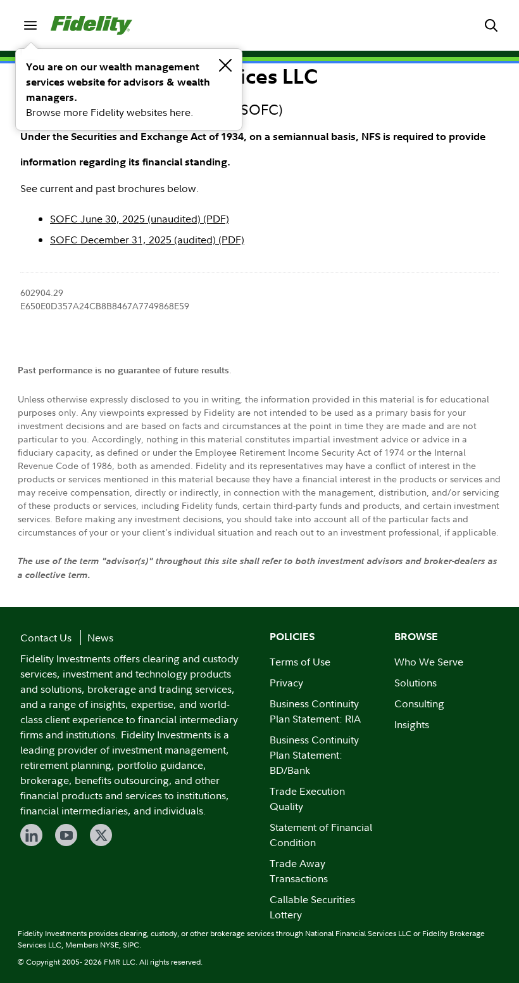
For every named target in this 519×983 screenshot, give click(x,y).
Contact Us (46, 638)
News (100, 638)
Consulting (419, 703)
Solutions (415, 683)
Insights (411, 724)
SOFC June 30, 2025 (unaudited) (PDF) (139, 219)
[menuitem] (30, 25)
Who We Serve (428, 662)
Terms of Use (300, 662)
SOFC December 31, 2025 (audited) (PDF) (147, 240)
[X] (101, 835)
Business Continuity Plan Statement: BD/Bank (314, 755)
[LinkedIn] (31, 835)
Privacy (286, 683)
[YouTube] (66, 835)
